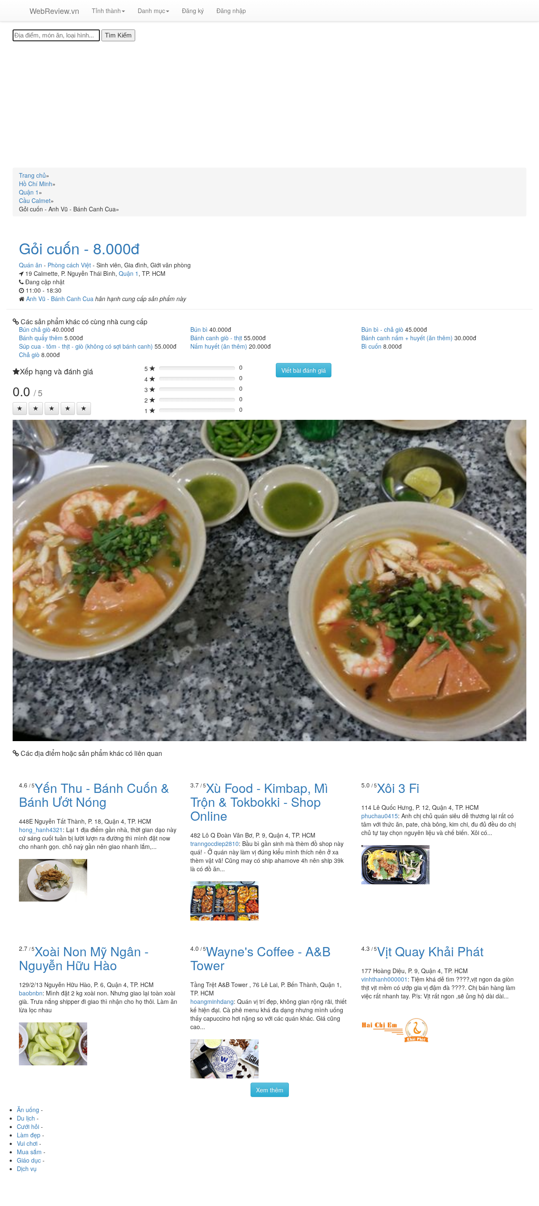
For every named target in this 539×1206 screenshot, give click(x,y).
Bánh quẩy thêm (41, 338)
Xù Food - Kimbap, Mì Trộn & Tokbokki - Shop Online (259, 801)
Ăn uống (28, 1109)
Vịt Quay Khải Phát (430, 951)
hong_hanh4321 (41, 829)
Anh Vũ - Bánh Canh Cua (60, 298)
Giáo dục (29, 1160)
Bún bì (199, 329)
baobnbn (31, 993)
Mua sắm (29, 1151)
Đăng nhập (231, 10)
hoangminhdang (212, 1001)
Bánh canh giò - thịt (216, 338)
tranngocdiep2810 (214, 843)
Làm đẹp (28, 1135)
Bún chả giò (35, 329)
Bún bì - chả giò (382, 329)
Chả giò (29, 354)
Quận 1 (129, 273)
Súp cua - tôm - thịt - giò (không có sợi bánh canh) (86, 346)
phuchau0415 (379, 815)
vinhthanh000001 (384, 979)
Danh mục (151, 10)
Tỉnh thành (106, 10)
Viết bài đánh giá (303, 370)
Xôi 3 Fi (398, 788)
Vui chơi (27, 1143)
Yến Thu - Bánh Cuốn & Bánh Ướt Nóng (94, 795)
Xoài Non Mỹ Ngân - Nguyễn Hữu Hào (84, 958)
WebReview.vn (54, 10)
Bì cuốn (371, 346)
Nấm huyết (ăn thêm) (218, 346)
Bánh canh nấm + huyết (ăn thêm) (407, 338)
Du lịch (26, 1118)
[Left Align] (20, 408)
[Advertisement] (269, 104)
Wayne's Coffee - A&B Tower (260, 958)
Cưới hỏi (28, 1126)
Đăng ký (193, 10)
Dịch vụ (27, 1168)
